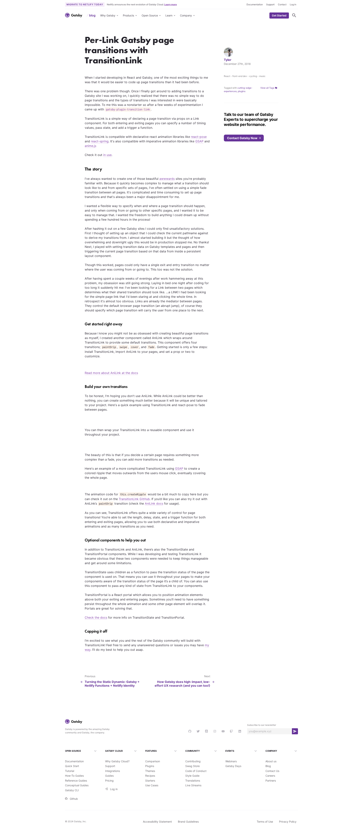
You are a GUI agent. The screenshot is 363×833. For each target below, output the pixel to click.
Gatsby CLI (72, 790)
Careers (270, 775)
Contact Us (272, 771)
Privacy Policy (287, 821)
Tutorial (69, 771)
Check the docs (96, 617)
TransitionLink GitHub (134, 499)
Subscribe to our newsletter (261, 725)
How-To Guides (74, 775)
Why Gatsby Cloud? (117, 761)
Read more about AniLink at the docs (111, 373)
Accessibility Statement (157, 821)
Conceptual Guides (76, 785)
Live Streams (193, 785)
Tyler (227, 60)
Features (151, 750)
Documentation (255, 4)
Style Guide (192, 775)
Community (192, 750)
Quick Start (72, 766)
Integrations (112, 771)
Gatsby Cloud (114, 750)
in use (107, 155)
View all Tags (267, 87)
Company (186, 15)
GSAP (199, 141)
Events (229, 750)
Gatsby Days (233, 766)
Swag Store (192, 766)
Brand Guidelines (188, 821)
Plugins (149, 766)
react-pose (199, 137)
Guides (109, 775)
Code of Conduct (195, 771)
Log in (293, 4)
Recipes (150, 775)
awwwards (167, 179)
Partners (270, 780)
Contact (282, 4)
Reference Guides (76, 780)
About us (270, 761)
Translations (192, 780)
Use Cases (151, 785)
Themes (150, 771)
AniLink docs (154, 503)
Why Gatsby (107, 15)
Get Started (279, 15)
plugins (241, 91)
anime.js (90, 146)
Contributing (193, 761)
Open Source (150, 15)
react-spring (100, 141)
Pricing (109, 780)
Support (270, 4)
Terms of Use (265, 821)
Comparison (152, 761)
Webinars (231, 761)
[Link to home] (73, 15)
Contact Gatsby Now (242, 138)
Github (74, 798)
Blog (268, 766)
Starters (150, 780)
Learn (168, 15)
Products (128, 15)
